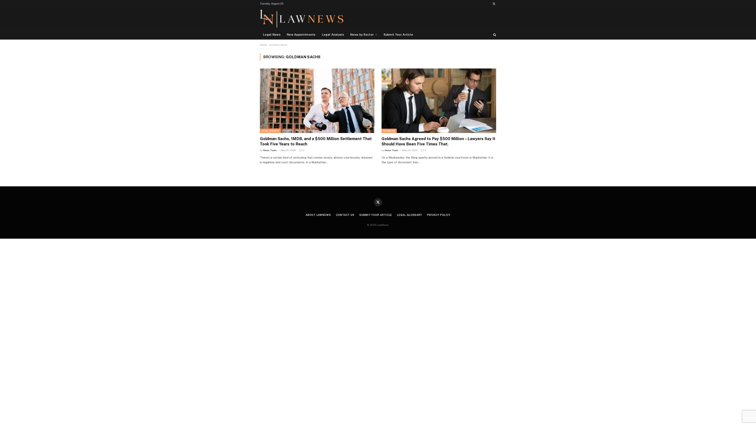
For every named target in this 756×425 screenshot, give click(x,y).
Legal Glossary (409, 214)
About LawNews (318, 214)
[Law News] (301, 18)
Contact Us (345, 214)
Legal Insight (270, 131)
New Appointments (301, 34)
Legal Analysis (333, 34)
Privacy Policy (438, 214)
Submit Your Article (398, 34)
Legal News (272, 34)
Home (263, 44)
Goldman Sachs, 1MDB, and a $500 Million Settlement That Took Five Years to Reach (316, 141)
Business (389, 131)
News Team (270, 150)
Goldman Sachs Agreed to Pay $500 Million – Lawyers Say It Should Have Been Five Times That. (438, 141)
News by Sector (362, 34)
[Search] (494, 34)
